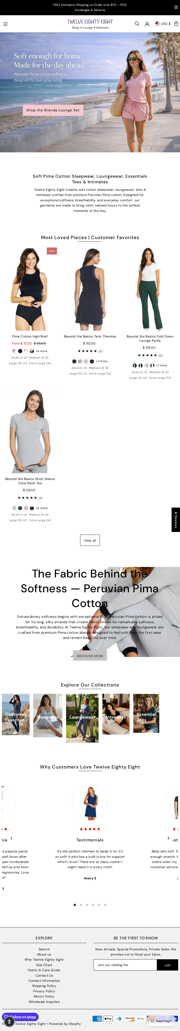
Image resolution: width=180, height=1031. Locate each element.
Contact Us (44, 975)
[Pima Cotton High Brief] (30, 288)
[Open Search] (137, 24)
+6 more (42, 508)
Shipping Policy (44, 986)
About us (44, 954)
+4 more (41, 351)
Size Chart (44, 965)
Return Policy (44, 996)
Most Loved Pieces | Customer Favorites (90, 237)
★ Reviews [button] (176, 519)
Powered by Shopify (65, 1024)
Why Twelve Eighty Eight (44, 959)
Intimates (116, 717)
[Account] (147, 24)
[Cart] (176, 24)
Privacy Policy (44, 991)
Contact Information (44, 981)
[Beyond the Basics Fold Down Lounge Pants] (150, 288)
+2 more (101, 361)
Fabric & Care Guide (44, 970)
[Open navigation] (32, 23)
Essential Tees (146, 717)
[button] (9, 1021)
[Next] (168, 838)
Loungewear (82, 717)
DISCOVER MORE (90, 656)
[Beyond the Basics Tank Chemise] (90, 288)
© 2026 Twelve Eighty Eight (24, 1024)
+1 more (161, 365)
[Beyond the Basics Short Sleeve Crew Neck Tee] (30, 431)
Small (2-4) (19, 358)
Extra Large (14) (40, 363)
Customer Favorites (15, 717)
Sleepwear (48, 717)
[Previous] (12, 838)
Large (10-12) (18, 363)
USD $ (166, 24)
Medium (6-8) (38, 358)
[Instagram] (176, 8)
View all (90, 540)
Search (44, 949)
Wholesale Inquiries (44, 1002)
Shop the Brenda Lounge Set (53, 110)
